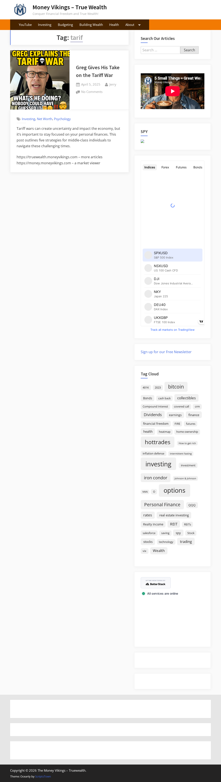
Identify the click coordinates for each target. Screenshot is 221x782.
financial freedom (156, 424)
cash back (164, 398)
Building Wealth (91, 24)
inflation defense (153, 453)
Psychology (62, 119)
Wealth (159, 550)
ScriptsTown (43, 776)
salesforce (149, 533)
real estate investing (174, 515)
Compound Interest (155, 406)
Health (114, 24)
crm (197, 406)
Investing (44, 24)
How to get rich (187, 443)
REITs (187, 524)
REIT (173, 524)
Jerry (112, 84)
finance (193, 414)
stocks (148, 541)
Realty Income (153, 524)
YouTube (25, 24)
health (148, 431)
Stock (190, 533)
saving (165, 533)
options (174, 490)
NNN (145, 491)
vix (144, 551)
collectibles (186, 397)
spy (178, 532)
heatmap (164, 432)
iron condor (155, 478)
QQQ (192, 505)
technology (166, 542)
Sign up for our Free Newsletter (166, 351)
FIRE (177, 424)
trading (186, 541)
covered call (181, 406)
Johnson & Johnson (185, 478)
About (129, 24)
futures (190, 424)
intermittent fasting (181, 453)
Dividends (153, 414)
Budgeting (65, 24)
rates (147, 514)
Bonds (147, 398)
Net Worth (44, 119)
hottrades (157, 442)
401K (146, 387)
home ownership (187, 432)
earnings (175, 415)
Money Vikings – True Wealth (70, 7)
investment (188, 465)
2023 (158, 387)
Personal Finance (162, 504)
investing (158, 464)
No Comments (92, 92)
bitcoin (176, 386)
